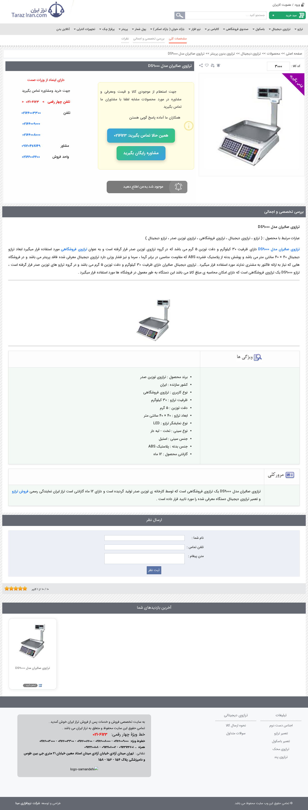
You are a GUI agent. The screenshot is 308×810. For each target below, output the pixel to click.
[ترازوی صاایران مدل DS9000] (251, 123)
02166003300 (31, 113)
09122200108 (91, 747)
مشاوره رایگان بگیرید (141, 153)
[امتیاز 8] (21, 588)
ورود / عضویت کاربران (286, 4)
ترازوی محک (281, 749)
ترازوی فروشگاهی (74, 249)
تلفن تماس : (195, 547)
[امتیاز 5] (15, 588)
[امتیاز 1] (6, 588)
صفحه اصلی (294, 53)
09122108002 (109, 747)
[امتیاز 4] (12, 588)
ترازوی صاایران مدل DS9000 (186, 53)
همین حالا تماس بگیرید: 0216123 (141, 135)
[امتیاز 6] (17, 588)
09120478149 (31, 146)
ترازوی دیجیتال (251, 53)
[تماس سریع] (84, 167)
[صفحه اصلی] (38, 11)
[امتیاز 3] (10, 588)
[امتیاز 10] (26, 588)
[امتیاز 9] (24, 588)
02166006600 (84, 741)
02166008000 (31, 135)
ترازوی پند (281, 757)
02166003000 (47, 741)
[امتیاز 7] (19, 588)
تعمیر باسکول (281, 741)
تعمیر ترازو (281, 733)
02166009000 (31, 123)
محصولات (273, 53)
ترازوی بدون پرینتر (222, 53)
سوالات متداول (236, 733)
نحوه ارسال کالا (236, 725)
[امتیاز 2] (8, 588)
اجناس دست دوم (281, 725)
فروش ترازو (20, 491)
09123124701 (126, 747)
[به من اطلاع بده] (218, 65)
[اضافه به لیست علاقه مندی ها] (207, 65)
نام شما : (198, 538)
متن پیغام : (196, 556)
